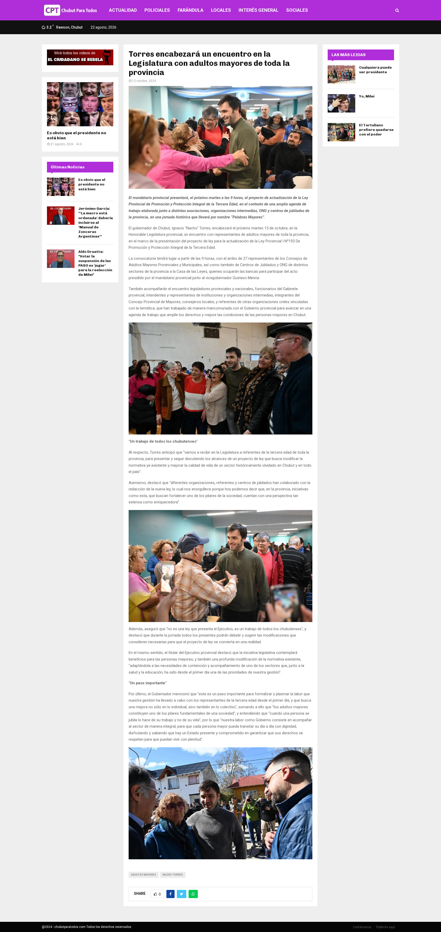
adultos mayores (143, 874)
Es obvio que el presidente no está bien (91, 184)
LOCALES (221, 10)
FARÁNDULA (190, 10)
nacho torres (173, 874)
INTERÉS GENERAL (258, 10)
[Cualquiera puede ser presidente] (341, 74)
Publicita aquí (385, 927)
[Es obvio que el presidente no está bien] (80, 104)
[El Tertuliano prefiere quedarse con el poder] (341, 132)
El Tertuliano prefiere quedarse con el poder (376, 129)
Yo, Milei (366, 96)
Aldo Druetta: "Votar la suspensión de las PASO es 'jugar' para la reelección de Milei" (95, 263)
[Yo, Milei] (341, 103)
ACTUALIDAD (123, 10)
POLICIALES (157, 10)
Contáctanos (362, 927)
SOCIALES (297, 10)
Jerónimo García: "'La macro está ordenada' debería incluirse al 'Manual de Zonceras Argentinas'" (95, 222)
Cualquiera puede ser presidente (375, 69)
